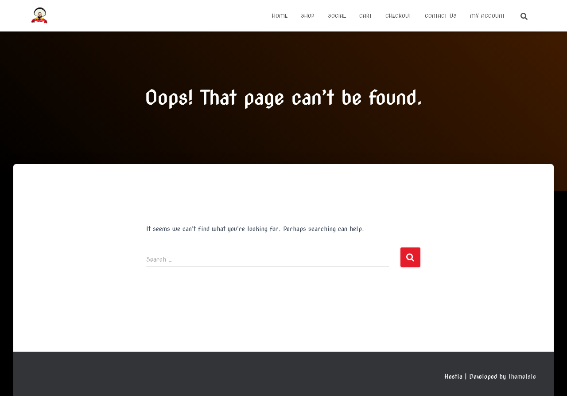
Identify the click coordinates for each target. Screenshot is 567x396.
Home (279, 15)
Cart (365, 15)
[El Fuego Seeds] (39, 16)
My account (487, 15)
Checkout (398, 15)
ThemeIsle (522, 376)
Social (337, 15)
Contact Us (441, 15)
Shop (308, 15)
